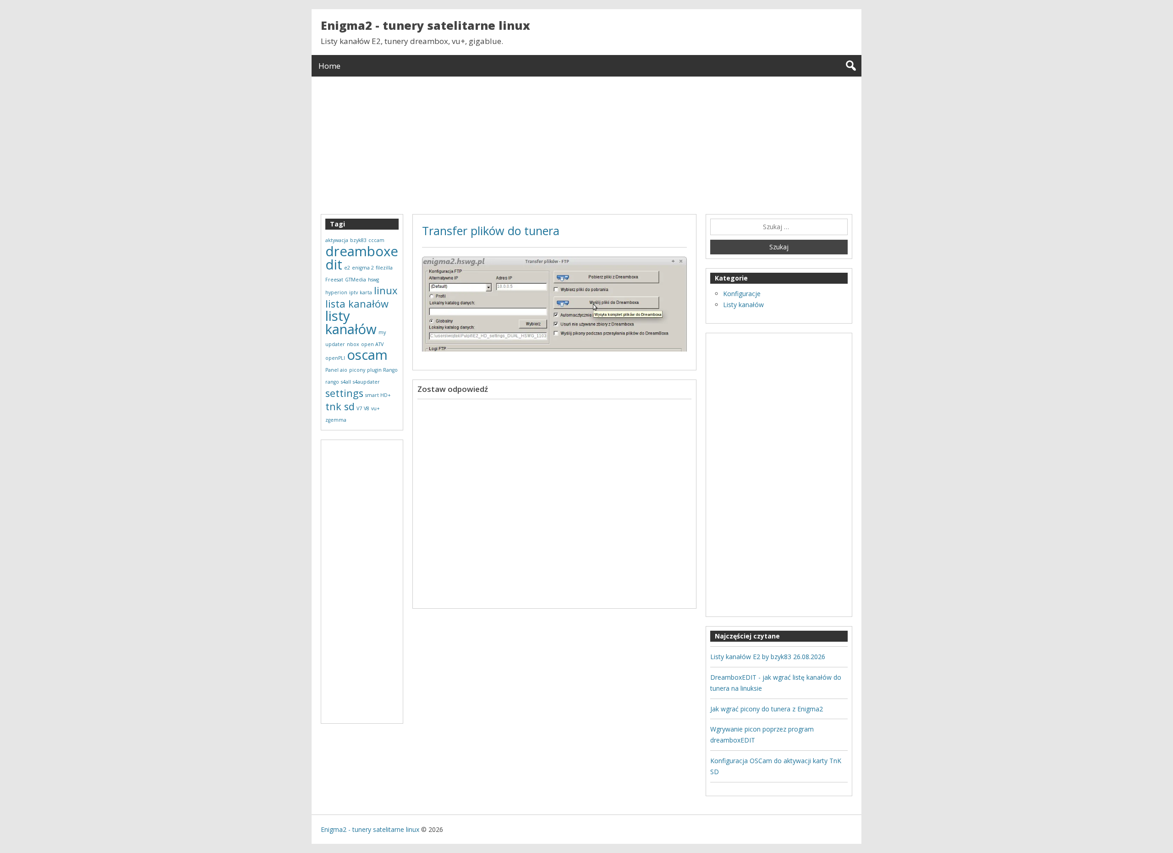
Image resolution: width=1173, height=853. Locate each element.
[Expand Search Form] (850, 66)
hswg (373, 279)
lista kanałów (357, 303)
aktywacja (336, 240)
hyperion (336, 292)
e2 (347, 267)
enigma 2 (363, 267)
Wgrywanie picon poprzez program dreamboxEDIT (762, 734)
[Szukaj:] (779, 227)
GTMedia (355, 279)
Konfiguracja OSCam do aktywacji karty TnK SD (775, 766)
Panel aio (336, 370)
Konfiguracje (742, 293)
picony (357, 370)
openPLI (335, 358)
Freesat (334, 279)
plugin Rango (382, 370)
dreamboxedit (361, 258)
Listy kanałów (743, 304)
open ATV (372, 344)
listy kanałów (351, 322)
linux (385, 290)
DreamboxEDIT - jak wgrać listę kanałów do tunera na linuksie (775, 683)
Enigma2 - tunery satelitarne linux (425, 25)
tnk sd (340, 406)
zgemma (335, 420)
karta (366, 292)
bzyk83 (358, 240)
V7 (359, 408)
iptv (353, 292)
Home (329, 66)
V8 (366, 408)
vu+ (375, 408)
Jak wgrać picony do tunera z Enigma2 (766, 708)
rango (332, 382)
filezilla (384, 267)
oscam (367, 355)
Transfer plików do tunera (490, 230)
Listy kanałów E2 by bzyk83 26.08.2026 (767, 656)
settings (344, 393)
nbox (353, 344)
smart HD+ (378, 395)
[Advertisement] (586, 141)
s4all (346, 382)
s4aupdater (366, 382)
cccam (376, 240)
